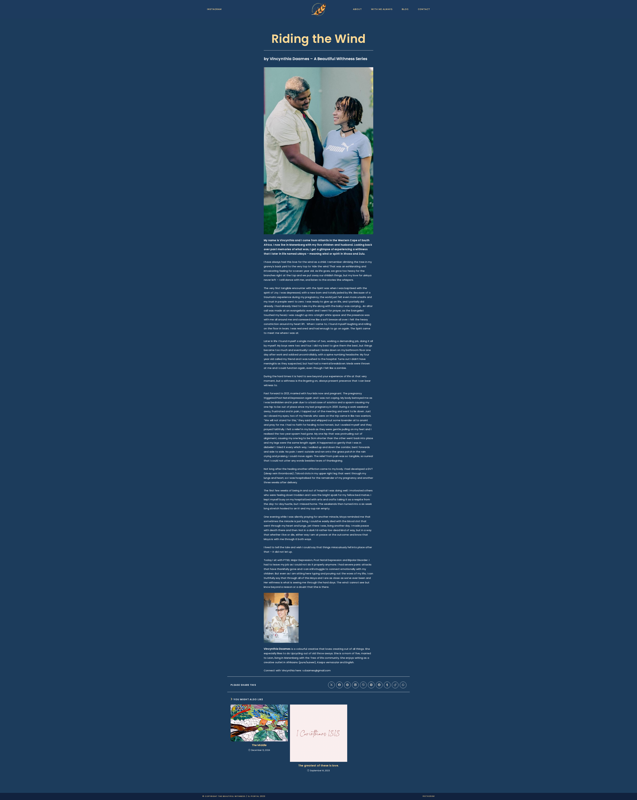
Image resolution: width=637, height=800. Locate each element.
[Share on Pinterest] (347, 685)
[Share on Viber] (363, 685)
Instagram (429, 796)
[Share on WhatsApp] (403, 685)
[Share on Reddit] (379, 685)
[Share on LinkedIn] (355, 685)
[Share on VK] (371, 685)
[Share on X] (331, 685)
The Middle (259, 745)
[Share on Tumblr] (387, 685)
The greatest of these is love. (318, 765)
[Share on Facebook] (339, 685)
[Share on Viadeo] (395, 685)
